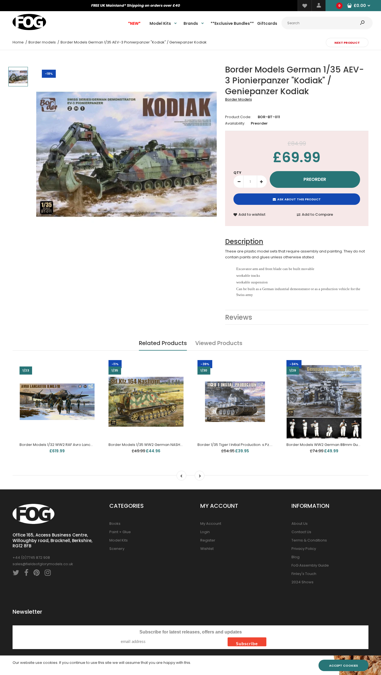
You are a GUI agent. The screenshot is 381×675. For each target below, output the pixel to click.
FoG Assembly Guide (310, 565)
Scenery (116, 548)
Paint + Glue (120, 532)
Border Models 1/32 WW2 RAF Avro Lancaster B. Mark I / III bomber (78, 444)
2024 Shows (302, 582)
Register (207, 540)
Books (114, 523)
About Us (299, 523)
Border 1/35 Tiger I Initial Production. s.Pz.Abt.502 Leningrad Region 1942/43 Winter (270, 444)
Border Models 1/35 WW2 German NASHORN (148, 444)
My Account (210, 523)
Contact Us (301, 532)
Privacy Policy (303, 548)
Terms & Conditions (309, 540)
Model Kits (118, 540)
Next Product (347, 42)
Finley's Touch (303, 573)
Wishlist (207, 548)
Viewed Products (218, 343)
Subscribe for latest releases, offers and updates (190, 632)
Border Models (238, 99)
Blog (295, 557)
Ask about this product (299, 199)
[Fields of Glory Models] (29, 28)
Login (205, 532)
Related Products (163, 343)
